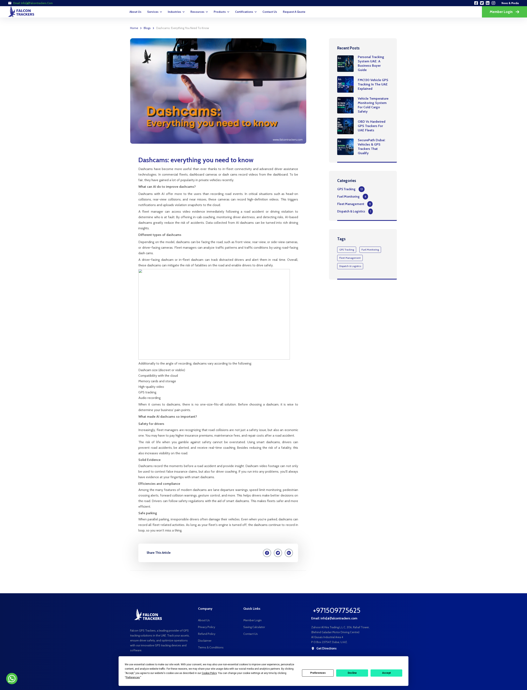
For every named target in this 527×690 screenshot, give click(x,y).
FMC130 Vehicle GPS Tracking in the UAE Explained (373, 84)
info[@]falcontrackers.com (37, 3)
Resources (197, 12)
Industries (174, 12)
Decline (352, 672)
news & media (510, 3)
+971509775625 (336, 610)
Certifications (244, 12)
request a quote (294, 12)
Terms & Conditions (211, 647)
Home (134, 28)
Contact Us (269, 12)
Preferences (318, 672)
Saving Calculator (254, 627)
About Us (135, 12)
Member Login (501, 12)
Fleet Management (350, 204)
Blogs (147, 28)
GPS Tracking (346, 189)
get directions (326, 648)
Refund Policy (206, 634)
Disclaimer (204, 640)
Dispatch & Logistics (351, 211)
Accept (386, 672)
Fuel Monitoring (348, 196)
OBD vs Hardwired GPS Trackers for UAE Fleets (371, 126)
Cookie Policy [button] (209, 673)
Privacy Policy (206, 627)
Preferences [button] (133, 677)
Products (220, 12)
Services (153, 12)
